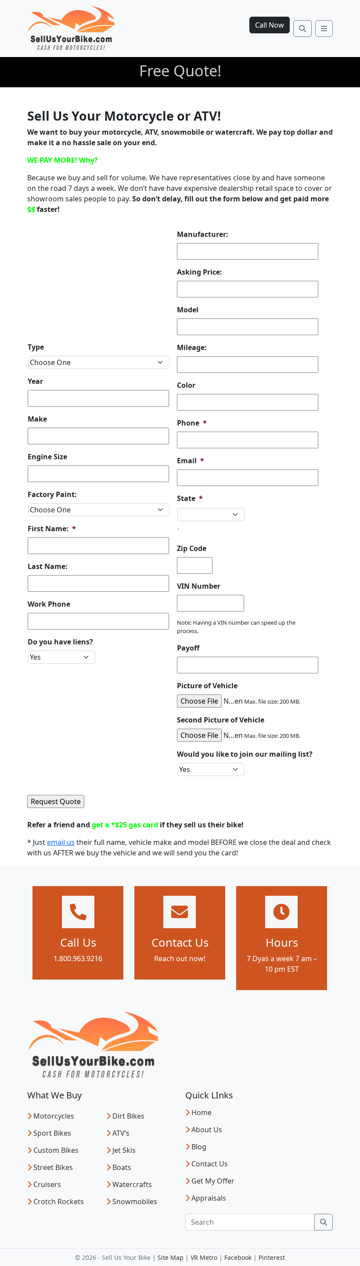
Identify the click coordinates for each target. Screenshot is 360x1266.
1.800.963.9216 (78, 958)
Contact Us (209, 1164)
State (190, 498)
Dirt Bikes (128, 1116)
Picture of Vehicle (207, 685)
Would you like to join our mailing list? (245, 754)
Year (35, 381)
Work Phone (49, 604)
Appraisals (208, 1198)
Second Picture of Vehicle (220, 720)
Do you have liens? (60, 642)
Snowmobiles (134, 1201)
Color (186, 385)
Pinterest (272, 1257)
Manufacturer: (202, 234)
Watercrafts (132, 1184)
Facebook (238, 1257)
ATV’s (121, 1133)
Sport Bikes (52, 1133)
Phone (192, 423)
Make (37, 419)
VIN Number (198, 586)
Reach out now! (179, 958)
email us (61, 842)
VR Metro (204, 1257)
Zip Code (191, 548)
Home (201, 1112)
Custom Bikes (56, 1150)
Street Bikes (53, 1167)
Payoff (188, 648)
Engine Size (47, 456)
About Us (206, 1129)
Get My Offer (212, 1181)
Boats (121, 1167)
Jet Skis (124, 1150)
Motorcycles (53, 1116)
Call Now (269, 25)
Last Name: (48, 566)
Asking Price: (199, 272)
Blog (198, 1147)
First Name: (52, 528)
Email (190, 460)
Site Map (171, 1257)
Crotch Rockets (58, 1201)
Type (36, 347)
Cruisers (47, 1184)
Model (187, 310)
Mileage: (192, 347)
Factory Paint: (52, 494)
